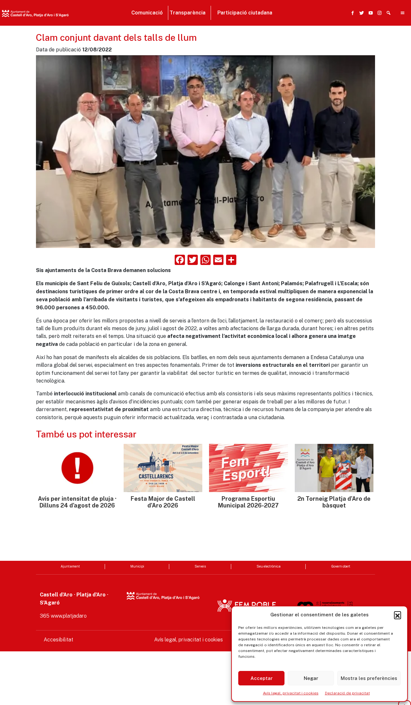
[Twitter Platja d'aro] (360, 13)
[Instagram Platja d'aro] (378, 13)
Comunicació (147, 13)
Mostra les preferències (369, 678)
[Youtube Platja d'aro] (369, 13)
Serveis (200, 566)
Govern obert (340, 566)
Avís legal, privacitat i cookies (291, 693)
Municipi (137, 566)
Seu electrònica (269, 566)
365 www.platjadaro (63, 616)
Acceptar (261, 678)
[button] (397, 615)
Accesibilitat (58, 640)
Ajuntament (70, 566)
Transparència (188, 13)
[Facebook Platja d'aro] (351, 13)
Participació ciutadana (244, 13)
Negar (311, 678)
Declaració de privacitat (347, 693)
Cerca (299, 44)
